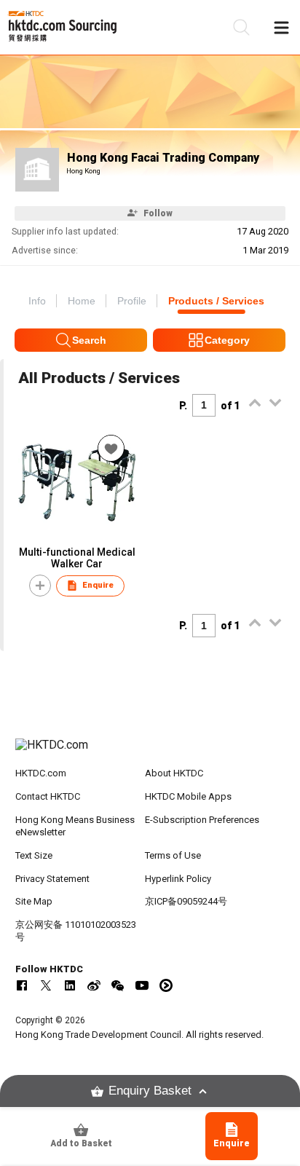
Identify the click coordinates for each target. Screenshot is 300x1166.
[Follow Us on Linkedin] (69, 985)
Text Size (33, 855)
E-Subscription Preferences (202, 819)
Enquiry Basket (150, 1091)
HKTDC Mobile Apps (188, 796)
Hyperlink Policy (178, 878)
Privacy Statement (52, 878)
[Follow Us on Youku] (166, 985)
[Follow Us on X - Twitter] (45, 985)
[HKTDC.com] (150, 752)
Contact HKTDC (47, 796)
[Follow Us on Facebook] (21, 985)
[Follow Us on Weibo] (93, 985)
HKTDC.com (40, 773)
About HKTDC (174, 773)
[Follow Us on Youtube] (142, 985)
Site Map (33, 901)
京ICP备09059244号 (186, 901)
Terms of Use (173, 855)
